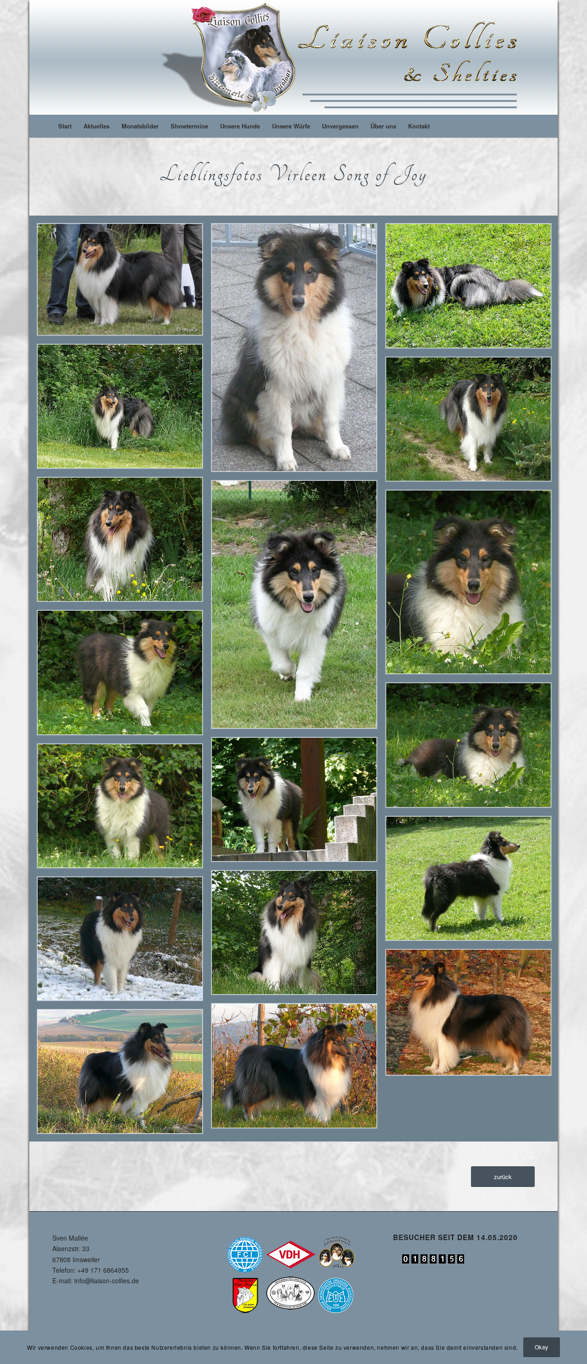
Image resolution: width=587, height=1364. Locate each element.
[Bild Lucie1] (472, 881)
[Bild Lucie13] (472, 289)
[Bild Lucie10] (123, 542)
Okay (541, 1347)
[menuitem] (65, 126)
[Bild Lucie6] (472, 585)
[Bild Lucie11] (472, 422)
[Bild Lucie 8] (123, 942)
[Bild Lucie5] (123, 675)
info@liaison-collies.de (106, 1280)
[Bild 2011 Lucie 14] (123, 1074)
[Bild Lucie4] (472, 748)
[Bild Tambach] (123, 283)
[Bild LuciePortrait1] (297, 351)
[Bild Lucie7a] (297, 607)
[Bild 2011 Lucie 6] (297, 1069)
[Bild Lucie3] (297, 802)
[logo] (343, 57)
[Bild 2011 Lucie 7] (472, 1015)
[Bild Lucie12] (123, 409)
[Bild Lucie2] (123, 809)
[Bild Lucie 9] (297, 935)
